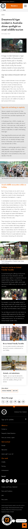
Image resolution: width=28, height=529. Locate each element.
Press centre (4, 499)
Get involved (5, 442)
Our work (4, 458)
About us (4, 425)
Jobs (2, 495)
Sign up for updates (7, 419)
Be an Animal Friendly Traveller (13, 343)
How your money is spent (7, 437)
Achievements (5, 470)
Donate (3, 445)
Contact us (4, 429)
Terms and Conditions (6, 491)
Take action (4, 449)
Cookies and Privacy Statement (9, 487)
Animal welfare (6, 390)
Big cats (15, 390)
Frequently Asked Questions (8, 433)
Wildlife (3, 462)
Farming (3, 466)
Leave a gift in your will (7, 454)
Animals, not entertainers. (11, 373)
